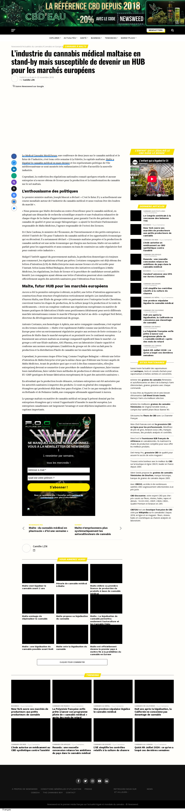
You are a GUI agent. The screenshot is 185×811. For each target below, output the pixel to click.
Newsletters (156, 30)
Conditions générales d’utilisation (61, 789)
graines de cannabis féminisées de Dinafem (151, 474)
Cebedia (35, 792)
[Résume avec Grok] (14, 188)
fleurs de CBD (149, 415)
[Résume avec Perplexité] (14, 182)
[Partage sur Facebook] (14, 156)
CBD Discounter (138, 495)
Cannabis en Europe (52, 46)
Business (95, 38)
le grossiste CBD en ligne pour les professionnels (150, 425)
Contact (71, 792)
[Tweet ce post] (14, 162)
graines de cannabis (151, 380)
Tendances (110, 38)
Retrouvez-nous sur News (133, 789)
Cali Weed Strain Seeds (154, 395)
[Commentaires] (14, 208)
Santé (83, 38)
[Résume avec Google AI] (14, 195)
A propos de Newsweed (25, 789)
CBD (170, 461)
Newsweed (16, 46)
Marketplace (128, 38)
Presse (88, 789)
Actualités (70, 38)
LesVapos (138, 371)
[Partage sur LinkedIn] (14, 169)
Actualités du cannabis (32, 46)
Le (39, 155)
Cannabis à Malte (76, 46)
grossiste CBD (151, 452)
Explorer (54, 38)
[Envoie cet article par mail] (14, 201)
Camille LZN (29, 80)
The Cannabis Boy (53, 792)
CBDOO (138, 484)
